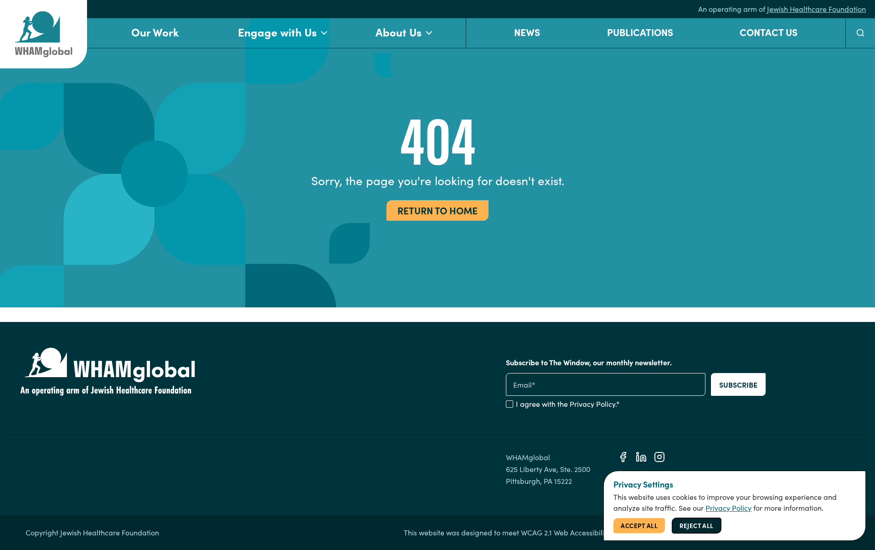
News (527, 31)
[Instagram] (659, 457)
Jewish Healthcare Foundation (816, 9)
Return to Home (437, 210)
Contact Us (769, 31)
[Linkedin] (641, 457)
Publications (640, 31)
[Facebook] (623, 457)
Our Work (155, 31)
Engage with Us (277, 31)
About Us (399, 31)
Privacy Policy (592, 404)
